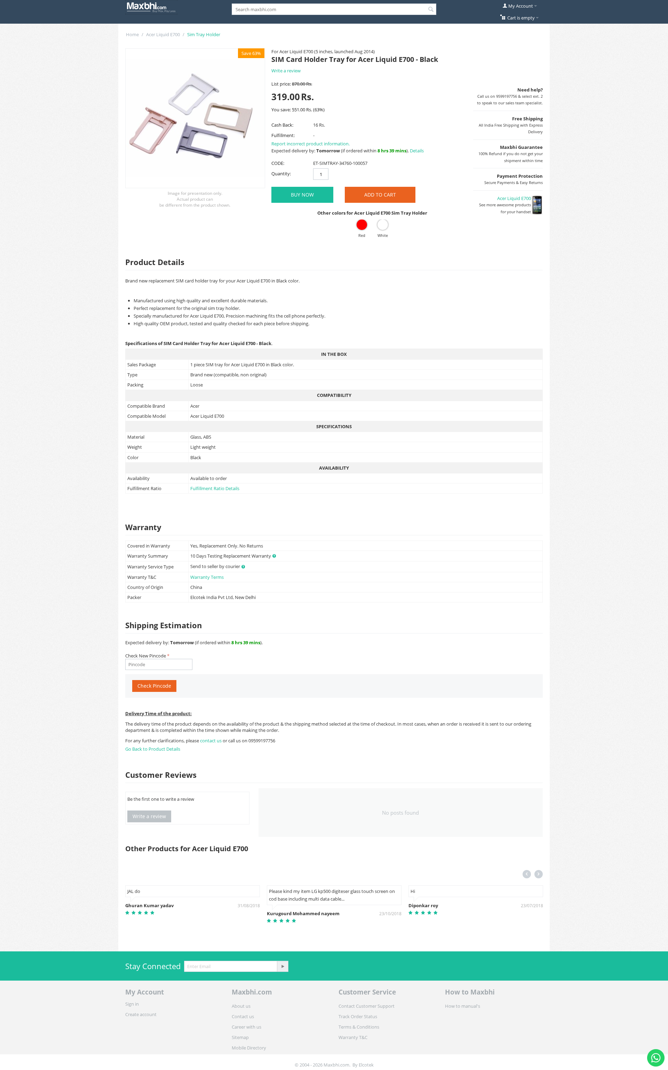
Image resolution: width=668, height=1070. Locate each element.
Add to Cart (380, 194)
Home (132, 34)
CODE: (277, 163)
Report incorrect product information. (310, 144)
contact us (211, 740)
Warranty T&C (353, 1037)
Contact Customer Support (367, 1006)
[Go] (282, 966)
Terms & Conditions (359, 1027)
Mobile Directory (249, 1048)
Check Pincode (154, 685)
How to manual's (462, 1006)
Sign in (132, 1004)
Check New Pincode (145, 656)
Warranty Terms (207, 577)
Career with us (246, 1027)
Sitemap (240, 1037)
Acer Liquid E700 (163, 34)
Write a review (286, 70)
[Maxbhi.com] (151, 6)
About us (241, 1006)
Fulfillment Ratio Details (214, 488)
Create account (141, 1014)
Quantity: (281, 173)
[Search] (431, 9)
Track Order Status (358, 1016)
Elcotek (366, 1065)
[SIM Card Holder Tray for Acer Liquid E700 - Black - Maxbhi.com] (195, 118)
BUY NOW (302, 194)
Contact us (243, 1016)
